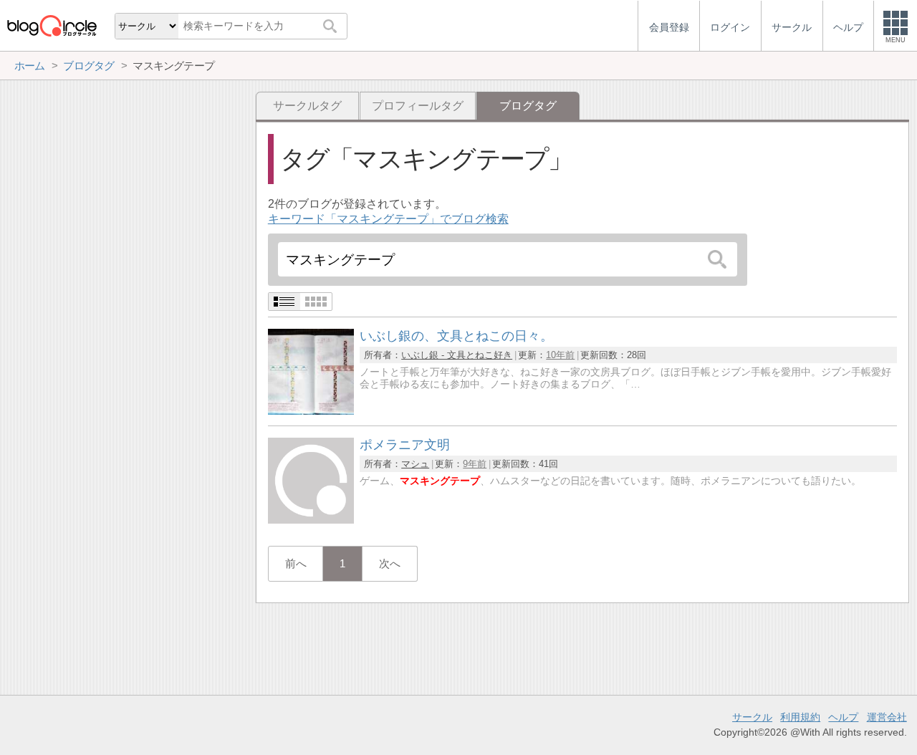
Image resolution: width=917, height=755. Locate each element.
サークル (752, 717)
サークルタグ (307, 106)
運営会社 (887, 717)
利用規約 (800, 717)
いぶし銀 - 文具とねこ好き (456, 355)
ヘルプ (843, 717)
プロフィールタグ (418, 106)
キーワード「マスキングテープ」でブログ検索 (388, 219)
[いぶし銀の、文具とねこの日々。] (311, 411)
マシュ (415, 463)
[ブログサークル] (51, 25)
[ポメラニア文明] (311, 520)
